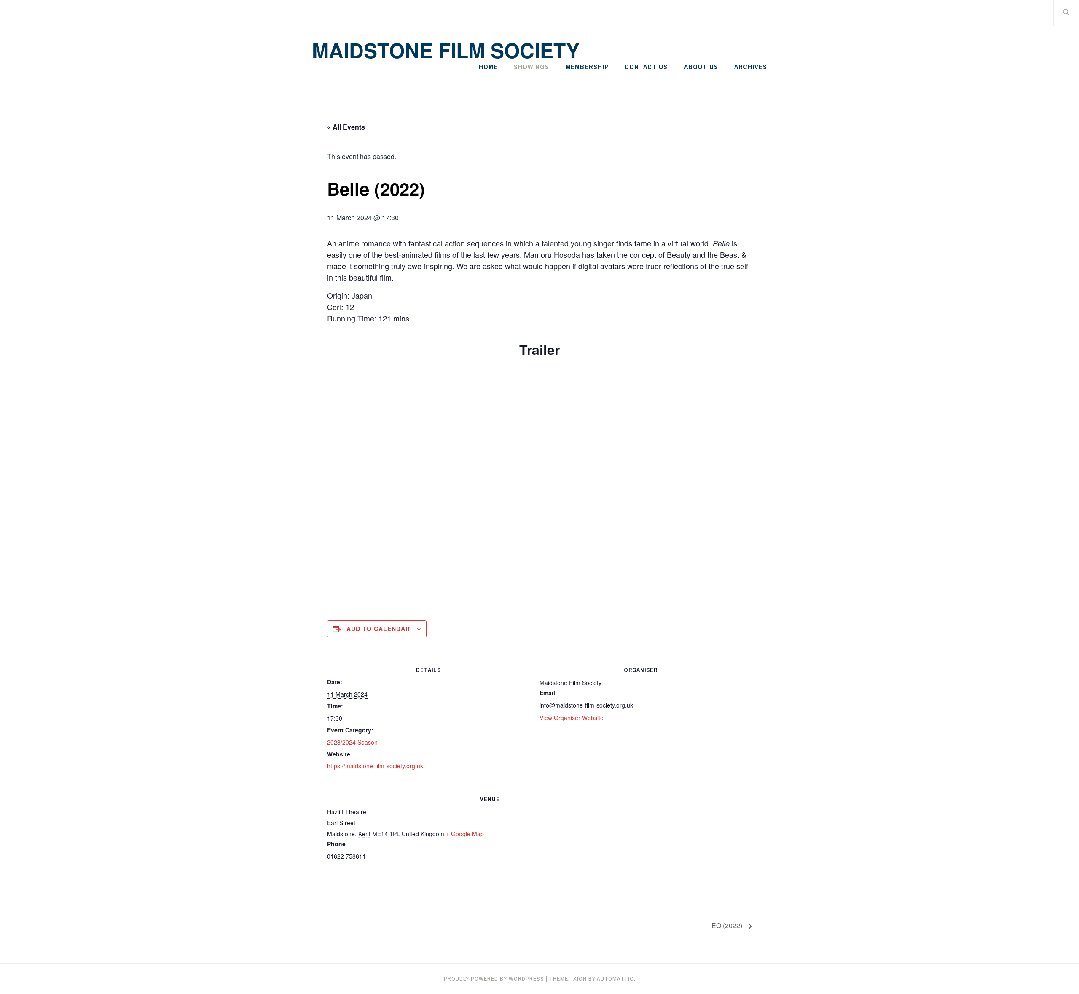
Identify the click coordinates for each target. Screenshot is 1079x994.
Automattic (615, 979)
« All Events (346, 127)
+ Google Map (465, 833)
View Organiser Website (572, 717)
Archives (750, 66)
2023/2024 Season (352, 742)
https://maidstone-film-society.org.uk (375, 766)
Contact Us (646, 66)
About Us (701, 66)
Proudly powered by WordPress (494, 979)
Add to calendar (378, 628)
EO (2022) (727, 925)
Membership (587, 66)
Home (488, 66)
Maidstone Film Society (446, 50)
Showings (531, 66)
